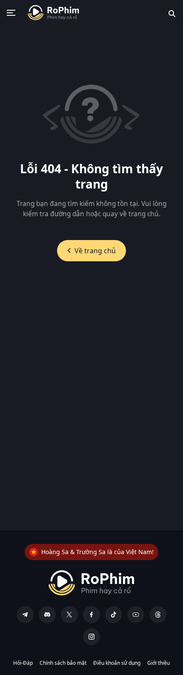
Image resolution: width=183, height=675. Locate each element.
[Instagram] (91, 636)
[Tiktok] (113, 614)
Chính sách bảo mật (63, 662)
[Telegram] (25, 614)
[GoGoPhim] (53, 12)
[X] (69, 614)
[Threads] (157, 614)
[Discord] (47, 614)
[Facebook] (91, 614)
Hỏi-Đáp (23, 662)
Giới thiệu (158, 662)
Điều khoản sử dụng (116, 662)
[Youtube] (135, 614)
